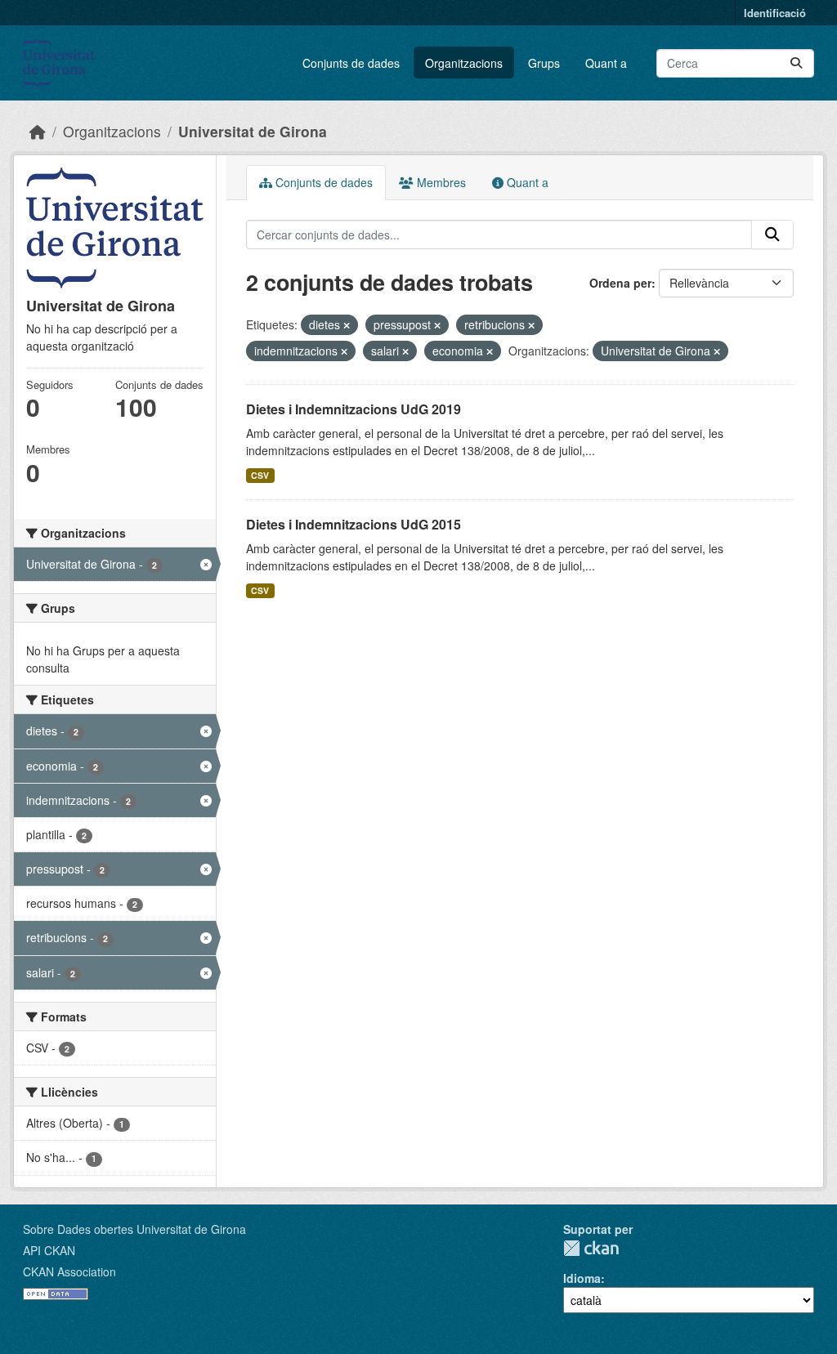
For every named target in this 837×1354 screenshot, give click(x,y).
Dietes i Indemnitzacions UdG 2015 (353, 524)
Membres (440, 182)
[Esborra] (346, 325)
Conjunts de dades (351, 63)
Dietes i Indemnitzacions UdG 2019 (353, 409)
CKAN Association (69, 1271)
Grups (544, 63)
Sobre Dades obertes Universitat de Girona (134, 1229)
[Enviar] (796, 63)
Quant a (606, 63)
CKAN (591, 1248)
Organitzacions (464, 63)
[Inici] (37, 131)
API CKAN (49, 1250)
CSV (260, 475)
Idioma (582, 1278)
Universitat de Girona (252, 131)
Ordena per (620, 283)
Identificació (775, 12)
